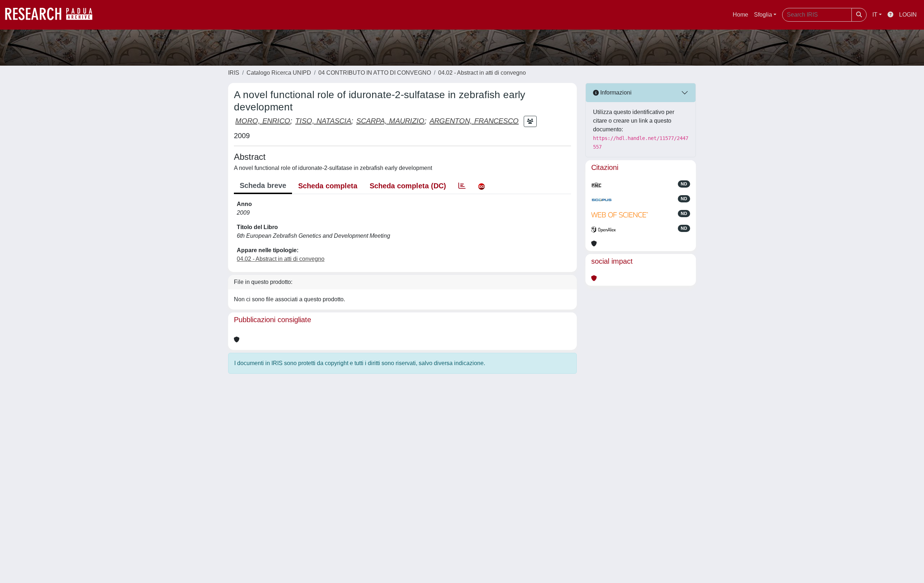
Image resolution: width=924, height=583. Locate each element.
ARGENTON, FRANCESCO (474, 121)
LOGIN (908, 15)
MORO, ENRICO (262, 121)
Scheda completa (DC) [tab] (408, 186)
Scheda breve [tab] (263, 185)
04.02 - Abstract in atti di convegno (482, 73)
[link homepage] (52, 14)
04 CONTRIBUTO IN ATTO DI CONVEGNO (374, 73)
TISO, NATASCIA (323, 121)
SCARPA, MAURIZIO (390, 121)
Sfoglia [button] (763, 15)
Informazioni (615, 92)
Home (740, 15)
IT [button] (874, 15)
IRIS (233, 73)
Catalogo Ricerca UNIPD (279, 73)
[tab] (462, 185)
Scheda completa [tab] (327, 186)
